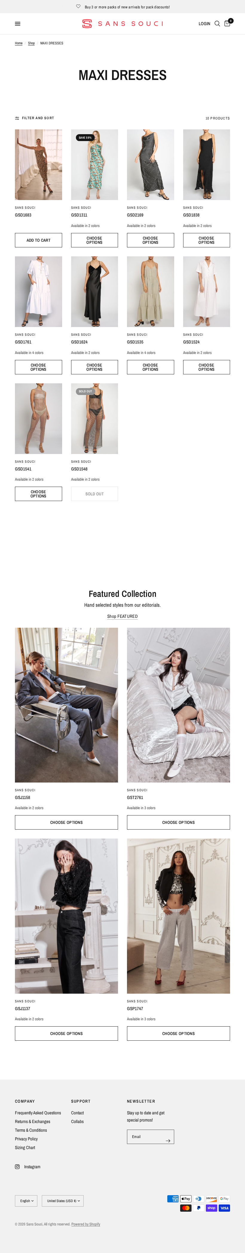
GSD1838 (191, 215)
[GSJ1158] (66, 705)
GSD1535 (135, 342)
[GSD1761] (38, 291)
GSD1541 (23, 469)
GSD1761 (23, 342)
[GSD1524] (206, 291)
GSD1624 (79, 342)
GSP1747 (135, 1008)
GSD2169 (135, 215)
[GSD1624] (94, 291)
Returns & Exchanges (32, 1121)
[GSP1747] (178, 916)
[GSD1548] (94, 418)
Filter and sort (38, 118)
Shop (31, 43)
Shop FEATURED (122, 616)
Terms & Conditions (31, 1130)
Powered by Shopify (85, 1224)
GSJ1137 (22, 1008)
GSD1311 (79, 215)
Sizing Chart (25, 1147)
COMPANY (25, 1101)
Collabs (77, 1121)
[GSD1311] (94, 164)
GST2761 (135, 797)
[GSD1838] (206, 164)
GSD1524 (191, 342)
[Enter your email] (168, 1140)
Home (18, 43)
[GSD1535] (150, 291)
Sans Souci (137, 207)
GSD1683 (23, 215)
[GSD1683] (38, 164)
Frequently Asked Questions (38, 1113)
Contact (77, 1113)
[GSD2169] (150, 164)
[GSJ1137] (66, 916)
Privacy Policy (26, 1139)
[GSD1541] (38, 418)
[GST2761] (178, 705)
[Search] (217, 23)
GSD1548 (79, 469)
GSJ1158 (22, 797)
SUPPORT (81, 1101)
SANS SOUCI (25, 207)
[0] (226, 23)
